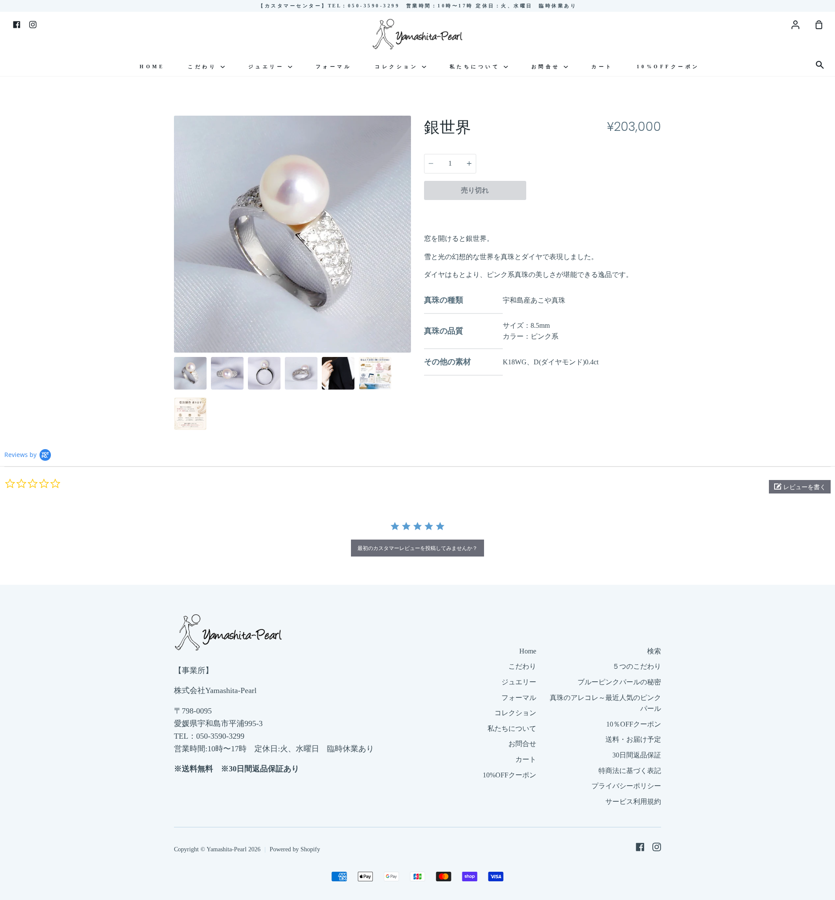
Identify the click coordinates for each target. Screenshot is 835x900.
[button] (800, 486)
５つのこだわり (636, 666)
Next (408, 298)
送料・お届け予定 (633, 739)
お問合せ (547, 66)
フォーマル (334, 66)
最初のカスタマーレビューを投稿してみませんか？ (417, 548)
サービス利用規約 (633, 801)
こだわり (204, 66)
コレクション (398, 66)
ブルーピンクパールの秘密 (619, 682)
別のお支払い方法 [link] (593, 210)
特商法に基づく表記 (629, 770)
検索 (654, 651)
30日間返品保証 (636, 755)
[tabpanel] (292, 234)
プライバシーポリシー (626, 786)
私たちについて (477, 66)
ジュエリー (268, 66)
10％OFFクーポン (633, 724)
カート (602, 66)
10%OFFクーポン (668, 66)
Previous (176, 298)
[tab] (190, 373)
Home (152, 66)
